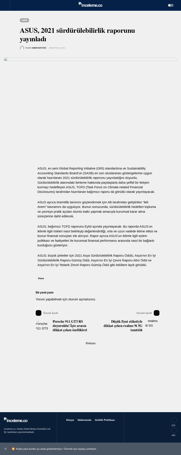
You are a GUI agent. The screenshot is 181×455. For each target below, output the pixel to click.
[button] (7, 5)
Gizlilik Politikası (105, 420)
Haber (24, 20)
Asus (41, 278)
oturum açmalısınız (81, 299)
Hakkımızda (84, 420)
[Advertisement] (90, 379)
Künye (70, 420)
